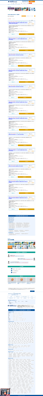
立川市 (24, 326)
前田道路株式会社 (29, 365)
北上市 (9, 323)
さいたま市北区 (31, 332)
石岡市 (12, 335)
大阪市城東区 (28, 339)
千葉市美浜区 (15, 331)
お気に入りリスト (24, 3)
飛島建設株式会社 (17, 368)
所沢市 (28, 333)
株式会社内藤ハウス (10, 363)
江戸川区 (20, 326)
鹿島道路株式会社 (13, 364)
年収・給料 (10, 303)
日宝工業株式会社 (30, 367)
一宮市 (21, 338)
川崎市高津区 (13, 329)
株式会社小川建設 (10, 362)
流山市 (14, 332)
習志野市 (32, 331)
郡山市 (17, 324)
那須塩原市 (15, 336)
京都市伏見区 (30, 341)
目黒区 (21, 325)
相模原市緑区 (21, 329)
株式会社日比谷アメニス (18, 363)
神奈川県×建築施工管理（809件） (22, 231)
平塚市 (31, 329)
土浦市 (9, 335)
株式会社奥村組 (29, 360)
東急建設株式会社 (23, 367)
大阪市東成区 (26, 339)
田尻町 (30, 340)
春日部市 (30, 333)
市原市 (12, 332)
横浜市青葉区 (29, 328)
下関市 (23, 342)
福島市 (15, 324)
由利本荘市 (9, 324)
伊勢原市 (23, 330)
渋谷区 (27, 325)
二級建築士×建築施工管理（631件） (17, 233)
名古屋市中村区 (31, 337)
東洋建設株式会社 (27, 367)
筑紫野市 (15, 343)
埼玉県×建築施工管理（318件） (26, 230)
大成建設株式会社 (17, 359)
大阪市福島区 (14, 339)
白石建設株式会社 (21, 368)
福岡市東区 (32, 342)
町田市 (11, 327)
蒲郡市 (24, 338)
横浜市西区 (32, 327)
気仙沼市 (23, 323)
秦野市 (17, 330)
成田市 (28, 331)
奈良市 (12, 342)
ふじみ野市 (28, 334)
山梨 (19, 315)
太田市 (25, 336)
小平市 (12, 327)
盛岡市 (31, 322)
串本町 (16, 342)
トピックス (22, 301)
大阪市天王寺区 (19, 339)
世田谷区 (25, 325)
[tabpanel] (11, 9)
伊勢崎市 (23, 336)
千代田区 (31, 324)
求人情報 (11, 4)
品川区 (19, 325)
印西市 (23, 332)
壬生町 (12, 336)
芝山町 (28, 332)
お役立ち (21, 3)
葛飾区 (18, 326)
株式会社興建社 (16, 361)
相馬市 (23, 324)
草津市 (9, 342)
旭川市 (21, 322)
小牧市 (26, 338)
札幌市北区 (12, 322)
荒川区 (10, 326)
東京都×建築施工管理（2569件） (16, 231)
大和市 (20, 330)
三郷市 (21, 334)
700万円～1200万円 (21, 350)
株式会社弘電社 (19, 361)
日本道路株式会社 (24, 359)
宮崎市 (22, 343)
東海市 (28, 338)
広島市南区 (19, 342)
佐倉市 (30, 331)
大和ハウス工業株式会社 (22, 366)
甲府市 (16, 337)
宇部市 (25, 342)
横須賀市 (30, 329)
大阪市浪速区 (23, 339)
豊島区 (33, 325)
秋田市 (31, 323)
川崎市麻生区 (18, 329)
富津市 (20, 332)
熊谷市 (24, 333)
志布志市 (27, 343)
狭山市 (32, 333)
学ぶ (15, 301)
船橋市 (21, 331)
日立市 (31, 334)
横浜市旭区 (21, 328)
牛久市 (16, 335)
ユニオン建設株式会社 (10, 360)
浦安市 (22, 332)
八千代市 (16, 332)
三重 (16, 316)
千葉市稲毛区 (10, 331)
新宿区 (10, 325)
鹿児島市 (24, 343)
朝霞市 (18, 334)
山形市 (11, 324)
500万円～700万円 (17, 350)
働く (9, 301)
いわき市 (19, 324)
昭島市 (32, 326)
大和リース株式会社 (26, 366)
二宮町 (27, 330)
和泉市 (26, 340)
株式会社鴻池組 (26, 361)
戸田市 (16, 334)
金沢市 (11, 337)
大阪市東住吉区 (31, 339)
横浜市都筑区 (32, 328)
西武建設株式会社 (13, 365)
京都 (16, 317)
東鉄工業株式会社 (14, 367)
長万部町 (25, 322)
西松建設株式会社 (10, 365)
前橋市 (19, 336)
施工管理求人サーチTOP (9, 4)
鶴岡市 (13, 324)
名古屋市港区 (16, 338)
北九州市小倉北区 (29, 342)
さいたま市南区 (20, 333)
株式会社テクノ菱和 (17, 360)
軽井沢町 (22, 337)
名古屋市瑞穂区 (13, 338)
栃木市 (32, 335)
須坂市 (20, 337)
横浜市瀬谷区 (26, 328)
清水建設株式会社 (13, 359)
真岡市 (11, 336)
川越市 (22, 333)
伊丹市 (20, 341)
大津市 (32, 341)
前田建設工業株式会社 (25, 365)
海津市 (11, 339)
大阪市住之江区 (13, 340)
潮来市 (25, 335)
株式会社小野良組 (28, 368)
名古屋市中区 (10, 338)
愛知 (13, 316)
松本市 (18, 337)
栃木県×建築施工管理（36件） (16, 230)
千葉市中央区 (31, 330)
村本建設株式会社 (10, 366)
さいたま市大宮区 (10, 333)
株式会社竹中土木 (21, 362)
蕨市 (14, 334)
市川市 (19, 331)
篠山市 (22, 341)
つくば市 (18, 335)
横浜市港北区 (15, 328)
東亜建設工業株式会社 (10, 367)
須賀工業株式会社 (32, 364)
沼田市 (26, 336)
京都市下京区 (28, 341)
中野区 (29, 325)
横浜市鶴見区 (26, 327)
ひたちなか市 (21, 335)
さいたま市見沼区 (13, 333)
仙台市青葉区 (15, 323)
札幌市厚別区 (18, 322)
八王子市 (22, 326)
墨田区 (16, 325)
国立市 (16, 327)
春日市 (17, 343)
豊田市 (22, 338)
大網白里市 (26, 332)
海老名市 (25, 330)
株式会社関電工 (10, 361)
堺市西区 (32, 340)
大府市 (30, 338)
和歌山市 (15, 342)
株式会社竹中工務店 (21, 359)
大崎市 (29, 323)
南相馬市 (28, 324)
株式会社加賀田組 (32, 360)
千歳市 (23, 322)
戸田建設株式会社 (25, 363)
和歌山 (21, 317)
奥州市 (12, 323)
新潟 (13, 315)
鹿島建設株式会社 (10, 359)
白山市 (12, 337)
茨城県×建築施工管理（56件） (11, 230)
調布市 (9, 327)
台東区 (14, 325)
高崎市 (20, 336)
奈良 (19, 317)
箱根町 (28, 330)
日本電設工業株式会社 (10, 368)
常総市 (28, 335)
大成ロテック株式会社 (17, 366)
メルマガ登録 (27, 3)
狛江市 (18, 327)
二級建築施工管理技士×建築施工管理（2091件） (12, 234)
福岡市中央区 (13, 343)
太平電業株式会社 (13, 366)
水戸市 (30, 334)
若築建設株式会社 (17, 364)
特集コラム (26, 301)
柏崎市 (30, 336)
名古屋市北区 (28, 337)
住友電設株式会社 (20, 364)
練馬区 (14, 326)
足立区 (16, 326)
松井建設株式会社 (24, 364)
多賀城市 (25, 323)
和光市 (19, 334)
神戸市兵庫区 (10, 341)
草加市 (11, 334)
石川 (16, 315)
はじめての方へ (16, 3)
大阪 (13, 317)
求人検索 (13, 3)
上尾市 (9, 334)
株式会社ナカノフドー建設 (22, 360)
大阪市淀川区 (10, 340)
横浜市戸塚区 (18, 328)
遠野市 (11, 323)
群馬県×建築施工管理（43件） (21, 230)
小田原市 (13, 330)
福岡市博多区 (10, 343)
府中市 (30, 326)
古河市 (11, 335)
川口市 (26, 333)
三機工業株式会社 (10, 364)
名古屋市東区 (25, 337)
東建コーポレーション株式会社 (18, 367)
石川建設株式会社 (21, 365)
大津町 (20, 343)
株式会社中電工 (24, 362)
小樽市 (20, 322)
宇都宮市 (31, 335)
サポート (19, 3)
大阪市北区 (15, 340)
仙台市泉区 (21, 323)
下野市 (17, 336)
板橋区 (12, 326)
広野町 (24, 324)
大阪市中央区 (18, 340)
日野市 (14, 327)
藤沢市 (11, 330)
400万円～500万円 (13, 350)
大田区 (23, 325)
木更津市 (17, 4)
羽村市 (23, 327)
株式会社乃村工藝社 (14, 363)
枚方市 (24, 340)
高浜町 (14, 337)
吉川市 (25, 334)
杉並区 (31, 325)
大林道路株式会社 (32, 368)
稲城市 (22, 327)
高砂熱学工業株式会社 (28, 359)
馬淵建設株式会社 (25, 368)
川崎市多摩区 (15, 329)
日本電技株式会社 (14, 368)
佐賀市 (19, 343)
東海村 (26, 335)
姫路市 (14, 341)
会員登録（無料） (30, 3)
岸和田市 (21, 340)
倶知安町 (28, 322)
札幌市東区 (15, 322)
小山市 (9, 336)
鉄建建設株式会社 (29, 366)
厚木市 (19, 330)
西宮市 (18, 341)
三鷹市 (28, 326)
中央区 (33, 324)
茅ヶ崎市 (15, 330)
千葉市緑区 (12, 331)
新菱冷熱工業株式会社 (28, 364)
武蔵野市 (26, 326)
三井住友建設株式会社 (29, 363)
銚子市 (17, 331)
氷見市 (9, 337)
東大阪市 (28, 340)
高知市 (26, 342)
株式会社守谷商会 (29, 361)
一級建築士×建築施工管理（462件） (11, 233)
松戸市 (25, 331)
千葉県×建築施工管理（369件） (11, 231)
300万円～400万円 (10, 350)
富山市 (32, 336)
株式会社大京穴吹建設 (17, 362)
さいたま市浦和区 (17, 333)
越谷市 (12, 334)
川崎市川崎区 (10, 329)
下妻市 (14, 335)
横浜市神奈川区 (29, 327)
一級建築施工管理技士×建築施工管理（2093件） (24, 233)
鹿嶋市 (23, 335)
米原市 (11, 342)
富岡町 (26, 324)
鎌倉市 (9, 330)
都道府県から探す (14, 4)
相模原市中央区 (24, 329)
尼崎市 (16, 341)
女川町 (27, 323)
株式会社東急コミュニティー (29, 362)
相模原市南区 (27, 329)
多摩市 (20, 327)
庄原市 (21, 342)
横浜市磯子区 (12, 328)
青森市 (30, 322)
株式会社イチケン (14, 360)
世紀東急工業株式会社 (17, 365)
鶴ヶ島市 (23, 334)
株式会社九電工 (13, 361)
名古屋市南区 (19, 338)
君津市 (18, 332)
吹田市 (22, 340)
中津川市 (9, 339)
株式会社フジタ (26, 360)
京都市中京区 (25, 341)
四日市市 (32, 338)
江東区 (18, 325)
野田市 (27, 331)
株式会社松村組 (13, 362)
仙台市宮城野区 (18, 323)
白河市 (21, 324)
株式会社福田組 (22, 363)
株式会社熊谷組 (23, 361)
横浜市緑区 (23, 328)
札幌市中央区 (10, 322)
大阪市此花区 (17, 339)
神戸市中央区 (13, 341)
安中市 (28, 336)
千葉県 (15, 4)
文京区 (12, 325)
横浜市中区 (9, 328)
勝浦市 (10, 332)
